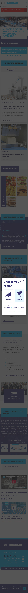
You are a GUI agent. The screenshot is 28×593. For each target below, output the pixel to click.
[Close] (23, 280)
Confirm (21, 311)
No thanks (12, 311)
